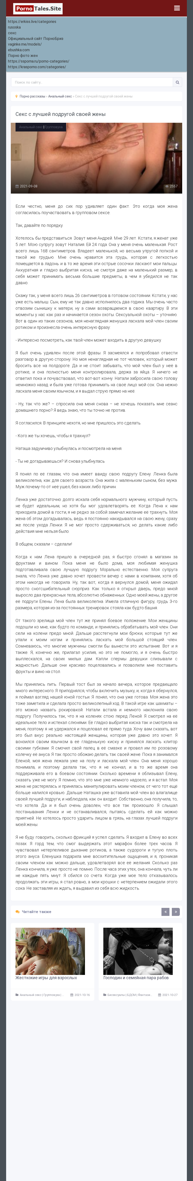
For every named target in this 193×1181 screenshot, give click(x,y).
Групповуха (54, 127)
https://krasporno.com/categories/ (37, 67)
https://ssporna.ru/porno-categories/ (38, 61)
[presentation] (165, 912)
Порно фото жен (23, 55)
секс (12, 33)
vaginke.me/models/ (25, 44)
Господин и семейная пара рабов (136, 977)
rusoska (14, 27)
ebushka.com (19, 50)
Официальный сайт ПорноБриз (35, 38)
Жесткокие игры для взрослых (46, 977)
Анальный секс (31, 127)
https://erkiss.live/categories (32, 21)
